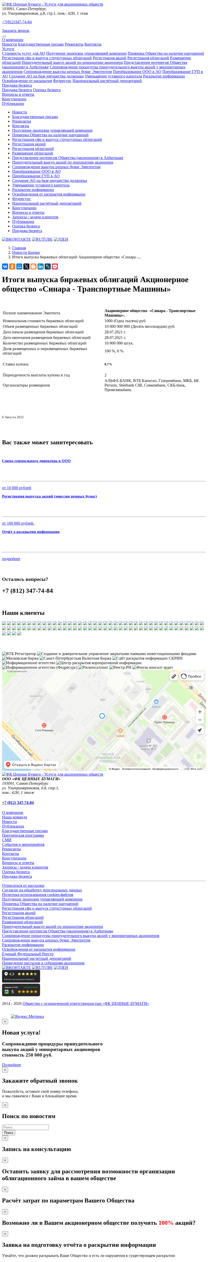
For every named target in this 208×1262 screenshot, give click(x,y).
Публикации (13, 103)
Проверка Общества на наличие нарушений (166, 53)
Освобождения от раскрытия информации (48, 194)
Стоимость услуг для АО (23, 53)
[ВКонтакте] (5, 266)
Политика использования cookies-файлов (37, 894)
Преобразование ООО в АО (137, 71)
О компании (12, 39)
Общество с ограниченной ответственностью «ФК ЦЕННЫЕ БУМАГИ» (86, 1003)
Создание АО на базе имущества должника (46, 76)
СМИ (6, 840)
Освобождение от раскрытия (27, 81)
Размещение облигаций (32, 153)
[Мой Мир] (19, 266)
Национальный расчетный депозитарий (36, 958)
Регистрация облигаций (148, 58)
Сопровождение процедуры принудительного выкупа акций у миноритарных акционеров (80, 935)
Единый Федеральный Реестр (28, 954)
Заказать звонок (15, 30)
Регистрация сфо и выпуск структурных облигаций (47, 58)
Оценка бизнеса (47, 90)
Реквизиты (74, 44)
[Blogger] (33, 266)
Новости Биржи (26, 252)
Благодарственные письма (41, 44)
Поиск (8, 1133)
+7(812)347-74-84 (17, 22)
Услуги (8, 49)
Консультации (14, 99)
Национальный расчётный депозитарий (107, 81)
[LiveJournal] (48, 266)
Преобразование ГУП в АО (36, 176)
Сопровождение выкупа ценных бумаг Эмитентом (68, 71)
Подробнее (11, 1065)
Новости (9, 44)
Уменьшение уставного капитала (113, 76)
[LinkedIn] (41, 266)
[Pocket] (55, 266)
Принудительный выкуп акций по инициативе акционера (72, 62)
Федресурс (62, 81)
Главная (19, 248)
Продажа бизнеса (17, 85)
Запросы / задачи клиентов (35, 217)
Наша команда (14, 817)
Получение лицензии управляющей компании (86, 53)
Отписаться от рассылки (23, 885)
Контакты (92, 44)
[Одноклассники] (12, 266)
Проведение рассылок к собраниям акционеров (43, 963)
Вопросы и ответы (18, 94)
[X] (26, 266)
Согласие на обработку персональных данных (42, 890)
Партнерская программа (23, 835)
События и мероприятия (23, 844)
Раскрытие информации (164, 76)
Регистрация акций (109, 58)
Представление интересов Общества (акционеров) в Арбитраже (67, 158)
